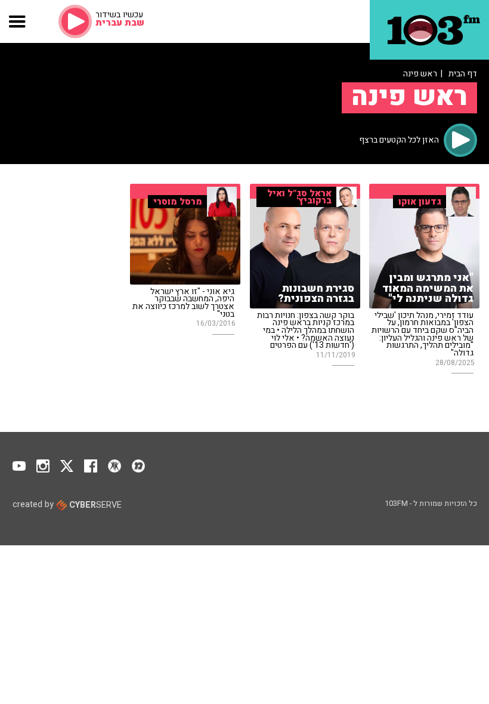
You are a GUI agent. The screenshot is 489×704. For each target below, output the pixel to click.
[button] (17, 21)
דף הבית (462, 73)
